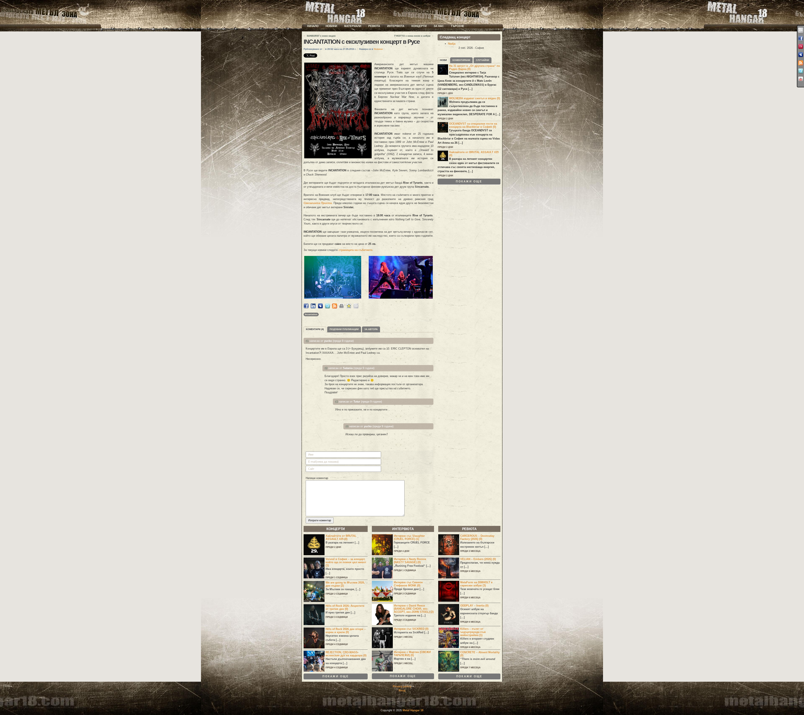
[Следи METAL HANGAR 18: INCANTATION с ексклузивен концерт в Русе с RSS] (334, 307)
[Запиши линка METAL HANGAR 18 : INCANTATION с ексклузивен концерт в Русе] (348, 307)
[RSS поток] (800, 62)
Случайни (482, 60)
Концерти (418, 26)
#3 (336, 401)
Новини (331, 26)
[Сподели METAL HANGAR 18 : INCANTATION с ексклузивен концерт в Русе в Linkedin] (313, 307)
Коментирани (461, 60)
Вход (402, 690)
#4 (346, 426)
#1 (307, 340)
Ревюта (374, 26)
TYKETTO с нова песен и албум (412, 36)
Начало (312, 26)
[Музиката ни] (800, 46)
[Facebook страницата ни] (800, 38)
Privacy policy (402, 686)
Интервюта (395, 26)
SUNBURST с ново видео (321, 36)
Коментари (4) (315, 329)
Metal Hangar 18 (413, 710)
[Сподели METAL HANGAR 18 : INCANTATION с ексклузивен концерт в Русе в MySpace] (320, 307)
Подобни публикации (344, 329)
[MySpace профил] (800, 54)
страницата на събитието (355, 250)
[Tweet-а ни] (800, 71)
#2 (326, 368)
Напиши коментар (317, 478)
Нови (443, 60)
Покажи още (469, 181)
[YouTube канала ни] (800, 79)
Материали (352, 26)
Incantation (311, 314)
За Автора (371, 329)
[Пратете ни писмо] (800, 30)
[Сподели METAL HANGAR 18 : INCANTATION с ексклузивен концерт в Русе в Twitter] (327, 307)
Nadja (451, 43)
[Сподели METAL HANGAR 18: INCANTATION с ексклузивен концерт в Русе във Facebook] (306, 307)
